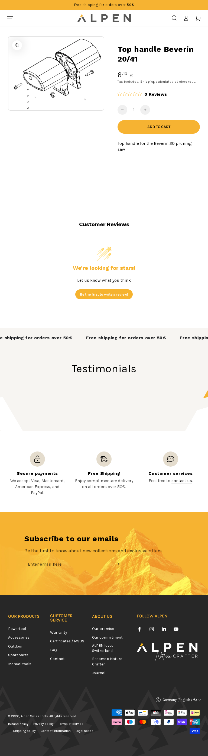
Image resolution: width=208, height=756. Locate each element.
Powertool (17, 628)
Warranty (58, 632)
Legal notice (84, 731)
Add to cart (158, 126)
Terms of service (70, 724)
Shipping (147, 82)
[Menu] (10, 18)
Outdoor (15, 646)
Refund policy (18, 724)
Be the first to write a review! (104, 294)
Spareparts (18, 655)
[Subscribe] (118, 564)
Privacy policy (43, 724)
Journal (98, 673)
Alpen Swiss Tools (34, 716)
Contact (57, 658)
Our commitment (107, 637)
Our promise (103, 628)
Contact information (56, 731)
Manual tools (19, 664)
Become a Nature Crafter (107, 661)
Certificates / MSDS (67, 641)
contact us (181, 480)
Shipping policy (24, 731)
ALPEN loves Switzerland (102, 648)
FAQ (53, 650)
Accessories (19, 637)
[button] (174, 18)
